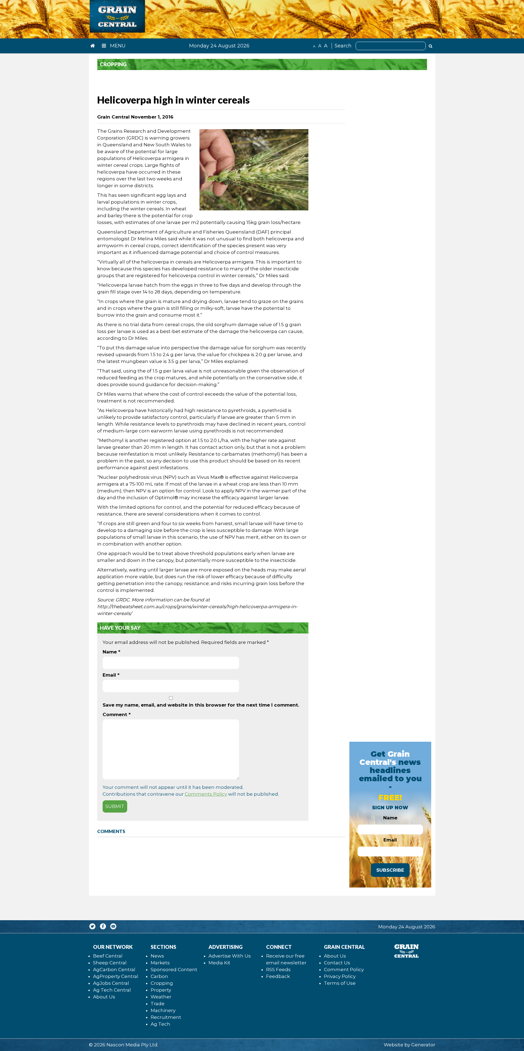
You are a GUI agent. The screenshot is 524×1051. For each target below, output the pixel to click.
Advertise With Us (230, 956)
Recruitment (166, 1017)
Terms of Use (340, 983)
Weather (161, 996)
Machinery (163, 1010)
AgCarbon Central (114, 969)
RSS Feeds (278, 969)
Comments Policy (206, 794)
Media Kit (219, 962)
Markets (160, 962)
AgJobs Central (111, 983)
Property (161, 990)
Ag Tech (160, 1024)
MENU (117, 46)
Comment (117, 714)
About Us (104, 996)
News (157, 956)
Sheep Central (110, 962)
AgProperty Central (115, 976)
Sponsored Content (174, 969)
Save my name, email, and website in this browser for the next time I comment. (201, 705)
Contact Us (337, 962)
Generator (423, 1044)
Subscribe (390, 870)
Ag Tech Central (112, 990)
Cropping (162, 983)
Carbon (159, 976)
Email (111, 675)
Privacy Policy (340, 976)
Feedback (278, 976)
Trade (158, 1003)
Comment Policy (344, 969)
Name (111, 652)
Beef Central (108, 956)
